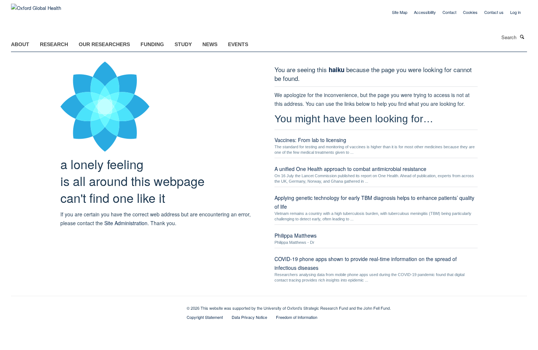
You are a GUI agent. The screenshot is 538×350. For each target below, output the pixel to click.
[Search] (522, 37)
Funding (152, 44)
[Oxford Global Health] (36, 5)
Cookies (470, 12)
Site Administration (125, 223)
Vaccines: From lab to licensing (310, 140)
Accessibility (425, 12)
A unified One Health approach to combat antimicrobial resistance (350, 168)
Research (54, 44)
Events (238, 44)
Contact (449, 12)
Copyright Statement (205, 317)
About (20, 44)
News (209, 44)
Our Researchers (104, 44)
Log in (515, 12)
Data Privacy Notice (249, 317)
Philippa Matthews (295, 235)
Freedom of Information (296, 317)
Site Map (399, 12)
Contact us (494, 12)
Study (183, 44)
